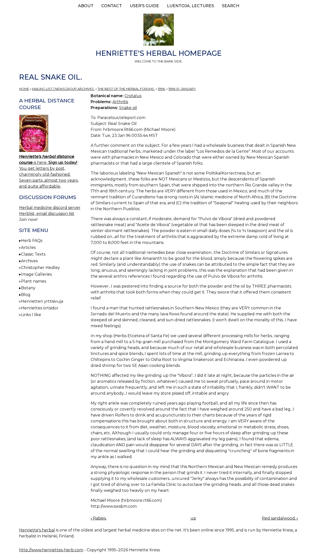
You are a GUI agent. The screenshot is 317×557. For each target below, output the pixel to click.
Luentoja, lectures (190, 5)
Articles (28, 247)
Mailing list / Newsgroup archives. (63, 89)
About (85, 5)
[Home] (158, 30)
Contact (111, 5)
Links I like (31, 314)
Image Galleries (36, 274)
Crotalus (133, 95)
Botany (28, 288)
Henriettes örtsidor (39, 308)
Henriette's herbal (37, 530)
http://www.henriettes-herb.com (51, 550)
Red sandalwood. (280, 518)
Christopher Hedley (40, 267)
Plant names (33, 281)
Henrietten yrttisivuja (42, 301)
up (193, 518)
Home (24, 89)
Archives (29, 261)
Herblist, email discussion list (46, 213)
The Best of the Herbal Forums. (126, 89)
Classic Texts (33, 254)
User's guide (144, 5)
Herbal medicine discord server (49, 207)
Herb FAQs (31, 240)
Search (230, 5)
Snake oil (128, 107)
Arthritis (120, 101)
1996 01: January (182, 89)
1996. (161, 89)
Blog (25, 294)
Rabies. (98, 518)
